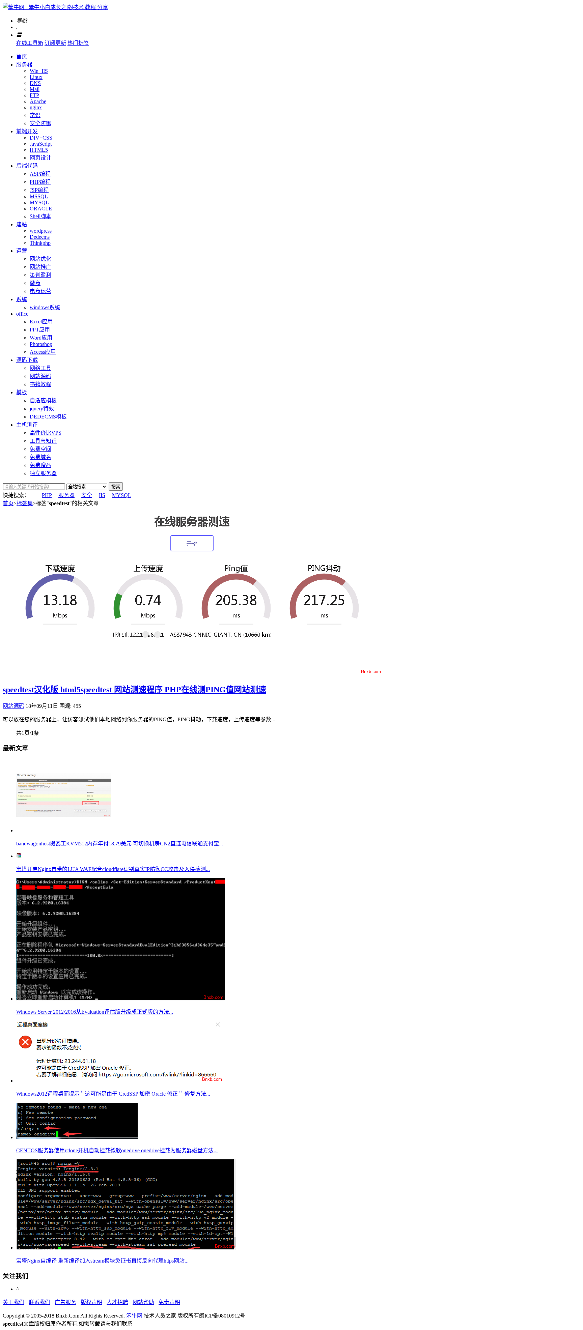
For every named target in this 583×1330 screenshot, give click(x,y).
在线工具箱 (29, 43)
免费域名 (40, 457)
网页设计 (40, 158)
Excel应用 (41, 321)
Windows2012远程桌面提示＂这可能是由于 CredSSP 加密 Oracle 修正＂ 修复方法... (113, 1094)
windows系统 (45, 307)
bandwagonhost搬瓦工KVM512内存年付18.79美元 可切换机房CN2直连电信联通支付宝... (119, 843)
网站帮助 (143, 1302)
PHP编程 (40, 182)
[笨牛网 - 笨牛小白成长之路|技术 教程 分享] (55, 7)
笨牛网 (134, 1316)
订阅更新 (55, 43)
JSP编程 (39, 190)
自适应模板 (43, 400)
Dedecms (40, 237)
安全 (86, 495)
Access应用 (43, 352)
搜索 (115, 486)
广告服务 (65, 1302)
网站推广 (40, 267)
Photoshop (41, 344)
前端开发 (27, 131)
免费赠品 (40, 465)
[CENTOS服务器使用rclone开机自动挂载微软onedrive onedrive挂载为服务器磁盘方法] (77, 1137)
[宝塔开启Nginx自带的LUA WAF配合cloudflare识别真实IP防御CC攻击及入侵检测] (19, 856)
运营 (21, 251)
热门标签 (78, 43)
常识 (35, 115)
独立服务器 (43, 473)
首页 (21, 56)
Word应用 (41, 338)
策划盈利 (40, 275)
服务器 (24, 64)
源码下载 (27, 360)
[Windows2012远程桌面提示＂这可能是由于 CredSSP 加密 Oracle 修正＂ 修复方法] (119, 1080)
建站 (21, 224)
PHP (47, 495)
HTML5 (39, 150)
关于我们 (13, 1302)
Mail (34, 89)
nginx (36, 107)
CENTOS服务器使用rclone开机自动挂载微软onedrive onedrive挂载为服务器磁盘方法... (117, 1150)
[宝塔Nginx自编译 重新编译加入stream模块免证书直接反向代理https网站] (126, 1247)
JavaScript (41, 144)
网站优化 (40, 259)
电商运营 (40, 291)
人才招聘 (117, 1302)
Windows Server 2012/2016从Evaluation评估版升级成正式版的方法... (94, 1012)
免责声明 (169, 1302)
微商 (35, 283)
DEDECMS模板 (48, 417)
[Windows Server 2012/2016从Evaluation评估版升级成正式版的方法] (120, 999)
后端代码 (27, 166)
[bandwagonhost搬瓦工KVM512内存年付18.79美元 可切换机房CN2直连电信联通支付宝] (63, 830)
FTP (34, 95)
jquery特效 (42, 408)
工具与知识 (43, 441)
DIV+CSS (41, 138)
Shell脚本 (40, 216)
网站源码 (40, 376)
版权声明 (91, 1302)
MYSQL (39, 202)
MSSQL (39, 196)
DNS (35, 83)
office (22, 314)
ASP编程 (40, 174)
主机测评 (27, 425)
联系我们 (39, 1302)
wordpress (41, 231)
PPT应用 (40, 329)
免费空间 (40, 449)
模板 (21, 392)
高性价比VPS (45, 433)
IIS (102, 495)
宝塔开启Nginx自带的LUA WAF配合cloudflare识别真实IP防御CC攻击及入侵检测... (113, 869)
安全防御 (40, 123)
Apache (38, 101)
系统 (21, 299)
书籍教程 (40, 384)
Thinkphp (40, 243)
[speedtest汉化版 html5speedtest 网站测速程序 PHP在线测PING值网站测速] (192, 673)
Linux (36, 77)
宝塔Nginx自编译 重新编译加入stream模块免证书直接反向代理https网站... (102, 1261)
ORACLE (41, 208)
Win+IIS (39, 71)
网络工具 (40, 368)
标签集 (25, 503)
